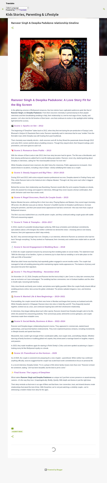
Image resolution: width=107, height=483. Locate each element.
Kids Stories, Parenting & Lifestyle (32, 14)
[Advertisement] (53, 412)
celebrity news (17, 431)
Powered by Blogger (54, 470)
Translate (22, 10)
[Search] (104, 9)
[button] (12, 28)
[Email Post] (12, 429)
